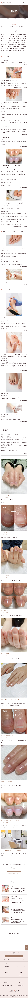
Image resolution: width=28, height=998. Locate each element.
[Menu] (25, 2)
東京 (10, 933)
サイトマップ (21, 985)
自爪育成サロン (15, 933)
